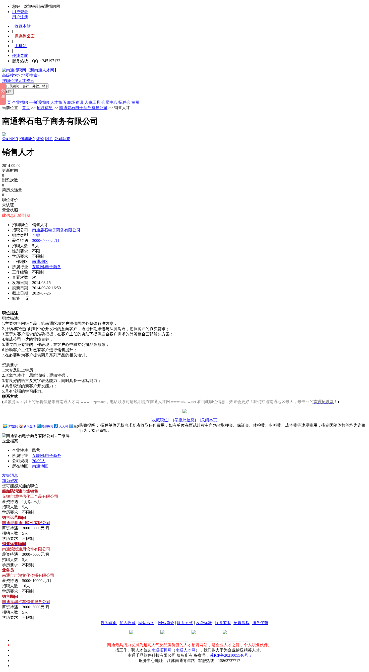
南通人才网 (185, 650)
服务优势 (260, 623)
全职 (36, 235)
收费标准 (204, 623)
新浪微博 (30, 426)
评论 (40, 139)
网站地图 (146, 623)
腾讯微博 (47, 426)
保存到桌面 (25, 36)
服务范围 (223, 623)
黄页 (136, 102)
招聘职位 (27, 139)
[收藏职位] (160, 420)
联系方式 (185, 623)
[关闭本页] (209, 420)
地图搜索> (30, 75)
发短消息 (10, 475)
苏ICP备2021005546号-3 (231, 655)
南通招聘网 (161, 650)
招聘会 (124, 102)
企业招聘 (20, 102)
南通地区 (40, 261)
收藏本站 (23, 26)
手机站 (21, 46)
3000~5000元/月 (45, 240)
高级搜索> (11, 75)
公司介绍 (10, 139)
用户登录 (20, 12)
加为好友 (10, 480)
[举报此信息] (184, 420)
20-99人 (38, 461)
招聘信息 (45, 108)
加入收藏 (127, 623)
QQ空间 (13, 426)
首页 (26, 108)
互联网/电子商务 (46, 267)
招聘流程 (241, 623)
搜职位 (8, 80)
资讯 (30, 80)
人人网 (63, 426)
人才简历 (58, 102)
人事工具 (92, 102)
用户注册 (20, 17)
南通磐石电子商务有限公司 (83, 108)
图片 (49, 139)
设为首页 (109, 623)
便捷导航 (20, 55)
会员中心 (109, 102)
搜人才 (20, 80)
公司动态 (62, 139)
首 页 (6, 102)
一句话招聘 (39, 102)
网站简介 (166, 623)
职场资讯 (75, 102)
